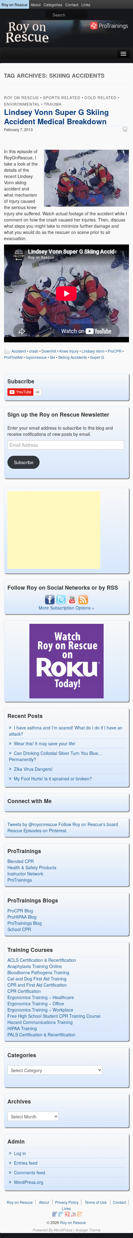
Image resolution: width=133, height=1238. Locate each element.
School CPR (19, 929)
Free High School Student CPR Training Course (54, 1016)
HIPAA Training (22, 1028)
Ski (52, 357)
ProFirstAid (13, 357)
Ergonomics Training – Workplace (40, 1010)
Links (85, 4)
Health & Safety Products (31, 867)
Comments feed (29, 1172)
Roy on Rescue (15, 4)
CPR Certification (24, 991)
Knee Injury (69, 351)
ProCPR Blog (20, 910)
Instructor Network (25, 873)
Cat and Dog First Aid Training (36, 978)
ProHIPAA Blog (21, 917)
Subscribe (23, 462)
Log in (20, 1153)
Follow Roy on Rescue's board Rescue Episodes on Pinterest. (62, 827)
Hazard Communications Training (40, 1022)
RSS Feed (79, 1214)
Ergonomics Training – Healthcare (40, 997)
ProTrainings (19, 880)
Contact (71, 4)
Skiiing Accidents (72, 357)
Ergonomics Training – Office (35, 1003)
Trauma (53, 104)
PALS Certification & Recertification (41, 1034)
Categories (53, 4)
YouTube (73, 1214)
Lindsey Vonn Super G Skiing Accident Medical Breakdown (56, 116)
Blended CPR (20, 861)
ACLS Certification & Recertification (41, 960)
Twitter (60, 1214)
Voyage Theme (88, 1229)
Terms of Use (96, 1202)
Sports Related (61, 97)
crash (33, 351)
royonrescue (36, 357)
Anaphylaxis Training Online (34, 966)
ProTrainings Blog (24, 923)
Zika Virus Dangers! (33, 769)
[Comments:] (126, 129)
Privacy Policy (67, 1202)
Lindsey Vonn (93, 351)
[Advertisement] (53, 530)
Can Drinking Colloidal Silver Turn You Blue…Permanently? (55, 756)
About (36, 4)
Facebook (54, 1214)
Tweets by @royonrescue (32, 824)
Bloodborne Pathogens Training (38, 972)
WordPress (63, 1229)
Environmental (22, 104)
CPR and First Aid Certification (37, 985)
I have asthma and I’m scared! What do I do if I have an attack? (65, 730)
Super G (97, 357)
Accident (18, 351)
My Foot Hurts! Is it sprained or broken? (53, 778)
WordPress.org (28, 1182)
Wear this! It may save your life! (44, 743)
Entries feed (25, 1163)
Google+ (67, 1214)
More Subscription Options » (66, 608)
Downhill (48, 351)
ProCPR (115, 351)
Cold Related (100, 97)
